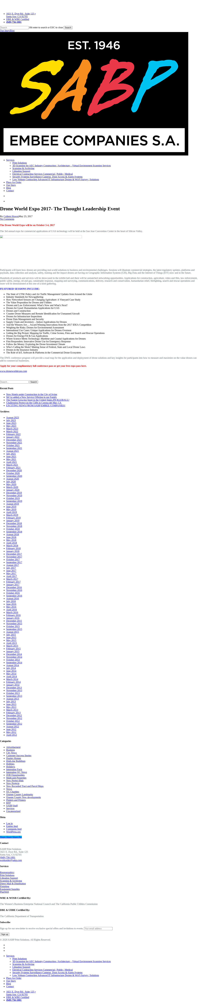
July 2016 (11, 601)
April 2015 (11, 643)
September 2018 (14, 531)
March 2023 (12, 428)
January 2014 (12, 685)
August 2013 (12, 698)
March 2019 (12, 515)
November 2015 (14, 623)
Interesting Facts (14, 769)
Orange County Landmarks (19, 794)
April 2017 (11, 576)
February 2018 (13, 548)
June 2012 (11, 729)
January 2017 (12, 584)
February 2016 (13, 615)
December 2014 (14, 654)
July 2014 (11, 668)
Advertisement (13, 747)
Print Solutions (7, 875)
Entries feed (12, 826)
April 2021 (11, 462)
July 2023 (11, 420)
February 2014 (13, 682)
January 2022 (12, 437)
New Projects (12, 783)
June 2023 (11, 423)
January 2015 (12, 651)
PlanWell (4, 892)
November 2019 (14, 495)
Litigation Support (9, 878)
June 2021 (11, 456)
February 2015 (13, 648)
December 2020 (14, 470)
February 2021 (13, 467)
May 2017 (11, 573)
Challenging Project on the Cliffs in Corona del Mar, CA (33, 402)
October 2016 (13, 593)
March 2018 (12, 545)
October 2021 (13, 445)
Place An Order (13, 978)
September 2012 (14, 723)
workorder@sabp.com (11, 860)
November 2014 (14, 657)
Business (10, 750)
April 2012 (11, 735)
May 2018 (11, 540)
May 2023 (11, 426)
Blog (12, 30)
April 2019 (11, 512)
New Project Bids (15, 780)
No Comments (7, 219)
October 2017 (13, 559)
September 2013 (14, 696)
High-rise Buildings (15, 761)
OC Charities (12, 791)
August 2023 (12, 417)
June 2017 (11, 570)
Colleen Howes (11, 216)
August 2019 (12, 504)
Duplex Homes (13, 758)
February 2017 (13, 581)
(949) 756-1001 (7, 857)
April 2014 (11, 676)
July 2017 (11, 568)
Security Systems (47, 972)
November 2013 (14, 690)
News (9, 789)
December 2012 (14, 715)
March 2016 (12, 612)
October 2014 (13, 659)
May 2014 (11, 673)
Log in (9, 823)
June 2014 (11, 671)
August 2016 (12, 598)
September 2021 (14, 448)
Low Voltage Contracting (55, 975)
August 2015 (12, 632)
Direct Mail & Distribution (13, 883)
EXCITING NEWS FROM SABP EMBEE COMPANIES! (35, 405)
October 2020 (13, 473)
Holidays (10, 766)
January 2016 (12, 618)
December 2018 (14, 523)
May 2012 (11, 732)
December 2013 (14, 687)
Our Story (5, 30)
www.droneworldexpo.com (13, 371)
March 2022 (12, 431)
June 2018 (11, 537)
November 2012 (14, 718)
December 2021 (14, 440)
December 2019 (14, 492)
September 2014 (14, 662)
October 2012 (13, 721)
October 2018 (13, 529)
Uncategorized (13, 811)
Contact (10, 986)
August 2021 (12, 451)
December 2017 (14, 554)
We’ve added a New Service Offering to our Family (31, 397)
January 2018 (12, 551)
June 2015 (11, 637)
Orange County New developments (23, 797)
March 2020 (12, 487)
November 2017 (14, 556)
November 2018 (14, 526)
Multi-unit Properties (16, 777)
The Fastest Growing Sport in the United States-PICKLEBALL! (37, 400)
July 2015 (11, 634)
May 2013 (11, 707)
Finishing (4, 886)
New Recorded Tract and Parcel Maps (24, 786)
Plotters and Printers (16, 800)
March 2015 (12, 646)
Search (68, 27)
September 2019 (14, 501)
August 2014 (12, 665)
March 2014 (12, 679)
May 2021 (11, 459)
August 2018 (12, 534)
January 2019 (12, 520)
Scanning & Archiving (11, 880)
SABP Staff (12, 805)
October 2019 (13, 498)
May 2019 (11, 509)
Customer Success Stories (18, 755)
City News (11, 752)
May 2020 (11, 484)
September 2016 (14, 595)
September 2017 (14, 562)
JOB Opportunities (15, 775)
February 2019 (13, 517)
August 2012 (12, 726)
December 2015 (14, 620)
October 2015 (13, 626)
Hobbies (10, 764)
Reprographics (7, 872)
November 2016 (14, 590)
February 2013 (13, 712)
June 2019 (11, 506)
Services (10, 808)
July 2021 (11, 453)
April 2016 (11, 609)
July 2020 (11, 481)
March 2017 (12, 579)
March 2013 (12, 710)
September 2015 (14, 629)
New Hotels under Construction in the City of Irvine (31, 394)
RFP (8, 803)
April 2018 (11, 543)
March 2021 (12, 465)
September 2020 (14, 476)
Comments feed (14, 829)
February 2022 (13, 434)
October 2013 (13, 693)
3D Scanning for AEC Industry (61, 961)
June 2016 (11, 604)
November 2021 (14, 442)
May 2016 (11, 607)
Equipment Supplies (10, 889)
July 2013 (11, 701)
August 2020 (12, 478)
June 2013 (11, 704)
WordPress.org (13, 831)
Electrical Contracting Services (42, 969)
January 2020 (12, 490)
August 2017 (12, 565)
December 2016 (14, 587)
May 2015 (11, 640)
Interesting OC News (16, 772)
